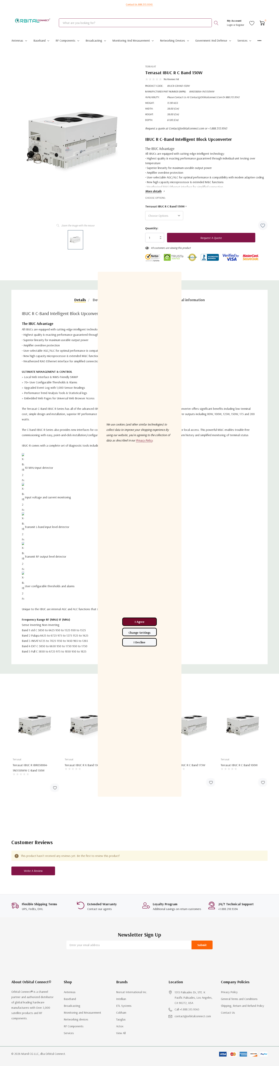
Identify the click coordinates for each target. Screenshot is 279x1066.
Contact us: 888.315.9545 (139, 4)
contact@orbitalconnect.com (193, 1016)
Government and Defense (211, 40)
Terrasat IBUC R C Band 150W (166, 206)
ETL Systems (124, 1006)
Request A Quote (211, 238)
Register (240, 25)
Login (230, 25)
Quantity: (151, 228)
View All (121, 1033)
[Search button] (216, 22)
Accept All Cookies (139, 622)
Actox (119, 1026)
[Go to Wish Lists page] (252, 23)
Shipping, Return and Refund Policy (242, 1006)
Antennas (17, 40)
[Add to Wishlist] (263, 225)
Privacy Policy (229, 992)
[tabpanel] (36, 744)
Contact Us (228, 1012)
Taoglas (121, 1019)
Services (242, 40)
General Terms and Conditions (239, 999)
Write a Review (33, 871)
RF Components (65, 40)
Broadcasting (94, 40)
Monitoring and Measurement (131, 40)
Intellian (121, 999)
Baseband (39, 40)
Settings (139, 632)
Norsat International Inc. (131, 992)
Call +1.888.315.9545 (187, 1009)
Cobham (121, 1012)
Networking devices (172, 40)
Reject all (139, 642)
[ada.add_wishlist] (54, 787)
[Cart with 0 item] (262, 23)
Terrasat (150, 66)
